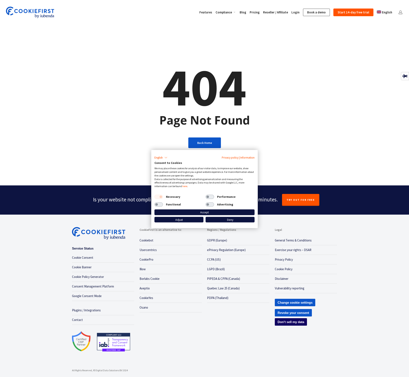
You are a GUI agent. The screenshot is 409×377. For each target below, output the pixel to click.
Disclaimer (281, 279)
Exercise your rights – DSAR (293, 250)
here (184, 186)
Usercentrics (148, 250)
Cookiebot (146, 240)
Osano (144, 307)
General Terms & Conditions (293, 240)
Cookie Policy (283, 269)
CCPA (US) (214, 259)
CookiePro (146, 259)
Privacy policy (230, 157)
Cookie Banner (82, 267)
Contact (77, 320)
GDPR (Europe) (217, 240)
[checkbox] (158, 197)
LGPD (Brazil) (216, 269)
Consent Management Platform (93, 286)
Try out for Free (301, 199)
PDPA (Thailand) (217, 298)
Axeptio (145, 288)
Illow (143, 269)
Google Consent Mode (87, 296)
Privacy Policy (284, 259)
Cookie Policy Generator (88, 277)
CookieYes (146, 298)
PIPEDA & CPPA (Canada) (223, 279)
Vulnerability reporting (289, 288)
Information (247, 157)
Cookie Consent (82, 258)
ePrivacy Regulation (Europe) (226, 250)
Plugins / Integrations (86, 310)
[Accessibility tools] (405, 76)
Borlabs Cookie (150, 279)
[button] (160, 157)
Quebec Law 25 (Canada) (223, 288)
